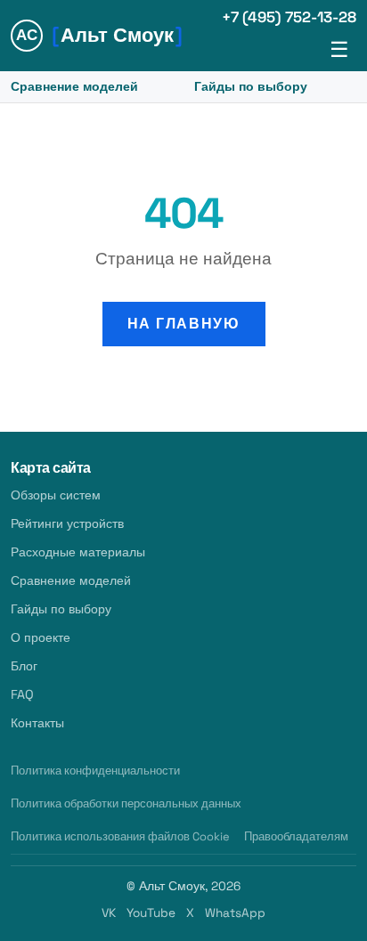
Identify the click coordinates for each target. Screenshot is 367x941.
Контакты (37, 723)
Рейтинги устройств (67, 523)
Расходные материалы (78, 552)
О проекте (40, 637)
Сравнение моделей (74, 86)
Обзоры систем (56, 495)
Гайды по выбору (250, 86)
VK (109, 913)
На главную (184, 323)
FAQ (22, 694)
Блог (24, 666)
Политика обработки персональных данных (126, 803)
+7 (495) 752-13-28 (289, 17)
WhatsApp (235, 913)
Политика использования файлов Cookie (120, 836)
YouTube (150, 913)
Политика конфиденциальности (95, 770)
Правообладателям (296, 836)
